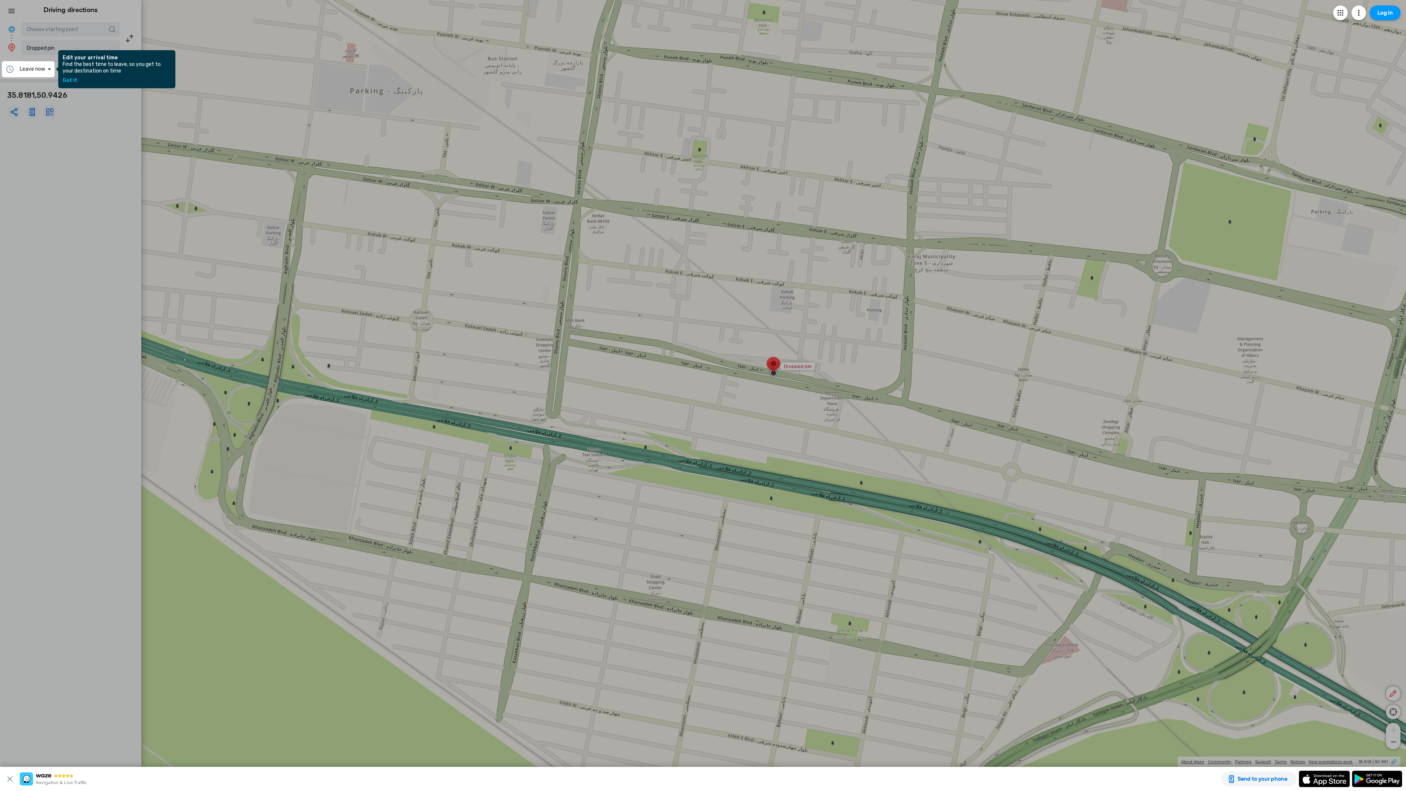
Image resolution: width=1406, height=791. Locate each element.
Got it (70, 80)
